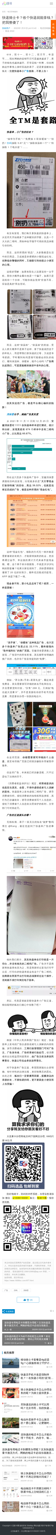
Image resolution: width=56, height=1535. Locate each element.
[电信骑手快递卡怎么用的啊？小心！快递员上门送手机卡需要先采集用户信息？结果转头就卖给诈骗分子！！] (10, 1506)
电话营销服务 (46, 28)
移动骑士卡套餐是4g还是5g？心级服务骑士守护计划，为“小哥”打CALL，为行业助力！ (36, 1361)
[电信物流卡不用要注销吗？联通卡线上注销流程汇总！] (10, 1491)
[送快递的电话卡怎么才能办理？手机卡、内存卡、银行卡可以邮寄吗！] (10, 1438)
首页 (4, 11)
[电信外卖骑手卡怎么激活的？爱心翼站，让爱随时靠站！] (10, 1423)
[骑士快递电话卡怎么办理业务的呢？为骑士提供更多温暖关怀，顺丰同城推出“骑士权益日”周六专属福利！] (10, 1393)
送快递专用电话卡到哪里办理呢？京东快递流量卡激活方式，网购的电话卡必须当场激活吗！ (28, 1450)
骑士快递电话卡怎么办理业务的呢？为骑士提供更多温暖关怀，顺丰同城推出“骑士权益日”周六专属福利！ (37, 1391)
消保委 (10, 414)
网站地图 (37, 1525)
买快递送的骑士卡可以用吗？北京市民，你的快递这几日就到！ (36, 1406)
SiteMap (30, 1525)
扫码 (9, 143)
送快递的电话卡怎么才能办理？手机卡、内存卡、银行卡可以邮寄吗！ (36, 1436)
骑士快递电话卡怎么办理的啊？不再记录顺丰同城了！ (36, 1474)
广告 (26, 71)
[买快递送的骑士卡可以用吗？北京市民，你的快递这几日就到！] (10, 1408)
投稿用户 (6, 28)
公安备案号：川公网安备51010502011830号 (28, 1531)
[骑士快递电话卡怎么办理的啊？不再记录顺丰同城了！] (10, 1476)
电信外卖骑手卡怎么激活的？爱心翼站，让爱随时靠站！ (36, 1421)
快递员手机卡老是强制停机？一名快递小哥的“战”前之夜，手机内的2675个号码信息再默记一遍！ (37, 1376)
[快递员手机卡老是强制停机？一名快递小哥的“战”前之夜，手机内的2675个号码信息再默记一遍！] (10, 1378)
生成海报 (9, 1311)
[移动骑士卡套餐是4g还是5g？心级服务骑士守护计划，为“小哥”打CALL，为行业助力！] (10, 1363)
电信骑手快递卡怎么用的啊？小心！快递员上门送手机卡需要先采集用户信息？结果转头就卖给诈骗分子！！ (36, 1504)
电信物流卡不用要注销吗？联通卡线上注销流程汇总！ (36, 1489)
